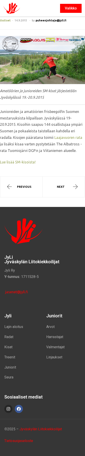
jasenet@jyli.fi (16, 292)
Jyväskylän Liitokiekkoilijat (40, 429)
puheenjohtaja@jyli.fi (51, 20)
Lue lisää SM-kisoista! (18, 162)
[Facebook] (19, 409)
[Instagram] (8, 409)
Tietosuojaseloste (18, 441)
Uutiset (5, 20)
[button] (71, 8)
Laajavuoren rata (68, 137)
